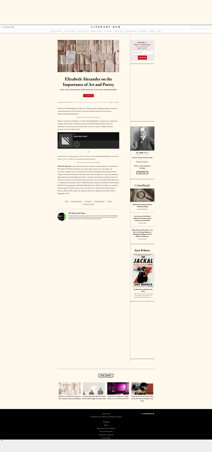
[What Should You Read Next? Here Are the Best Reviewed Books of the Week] (142, 393)
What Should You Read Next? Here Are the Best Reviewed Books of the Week (142, 399)
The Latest (106, 375)
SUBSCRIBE (142, 57)
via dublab (88, 95)
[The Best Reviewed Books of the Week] (143, 271)
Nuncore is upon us (142, 162)
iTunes (65, 159)
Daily (142, 153)
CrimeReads (152, 31)
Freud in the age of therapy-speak (142, 157)
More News (142, 172)
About (106, 425)
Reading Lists (119, 31)
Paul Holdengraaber (99, 201)
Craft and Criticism (56, 31)
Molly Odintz (143, 239)
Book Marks (142, 31)
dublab (66, 201)
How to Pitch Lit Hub (106, 431)
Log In (160, 31)
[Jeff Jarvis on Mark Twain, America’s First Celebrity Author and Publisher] (70, 393)
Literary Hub (106, 27)
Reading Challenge (131, 31)
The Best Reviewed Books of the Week (143, 290)
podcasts (109, 201)
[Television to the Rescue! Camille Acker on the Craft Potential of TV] (118, 393)
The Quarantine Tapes (65, 102)
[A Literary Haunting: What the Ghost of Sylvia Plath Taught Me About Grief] (94, 393)
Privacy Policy (106, 438)
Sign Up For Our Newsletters (106, 428)
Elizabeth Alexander (76, 201)
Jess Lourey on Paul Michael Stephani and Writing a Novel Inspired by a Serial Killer (142, 218)
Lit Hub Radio (108, 31)
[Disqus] (88, 241)
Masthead (106, 422)
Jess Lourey (143, 223)
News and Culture (83, 31)
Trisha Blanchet (143, 209)
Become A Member (96, 31)
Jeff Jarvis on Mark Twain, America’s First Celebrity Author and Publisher (69, 397)
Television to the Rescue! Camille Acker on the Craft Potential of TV (118, 397)
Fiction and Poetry (70, 31)
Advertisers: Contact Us (106, 435)
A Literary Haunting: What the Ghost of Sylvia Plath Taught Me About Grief (94, 397)
